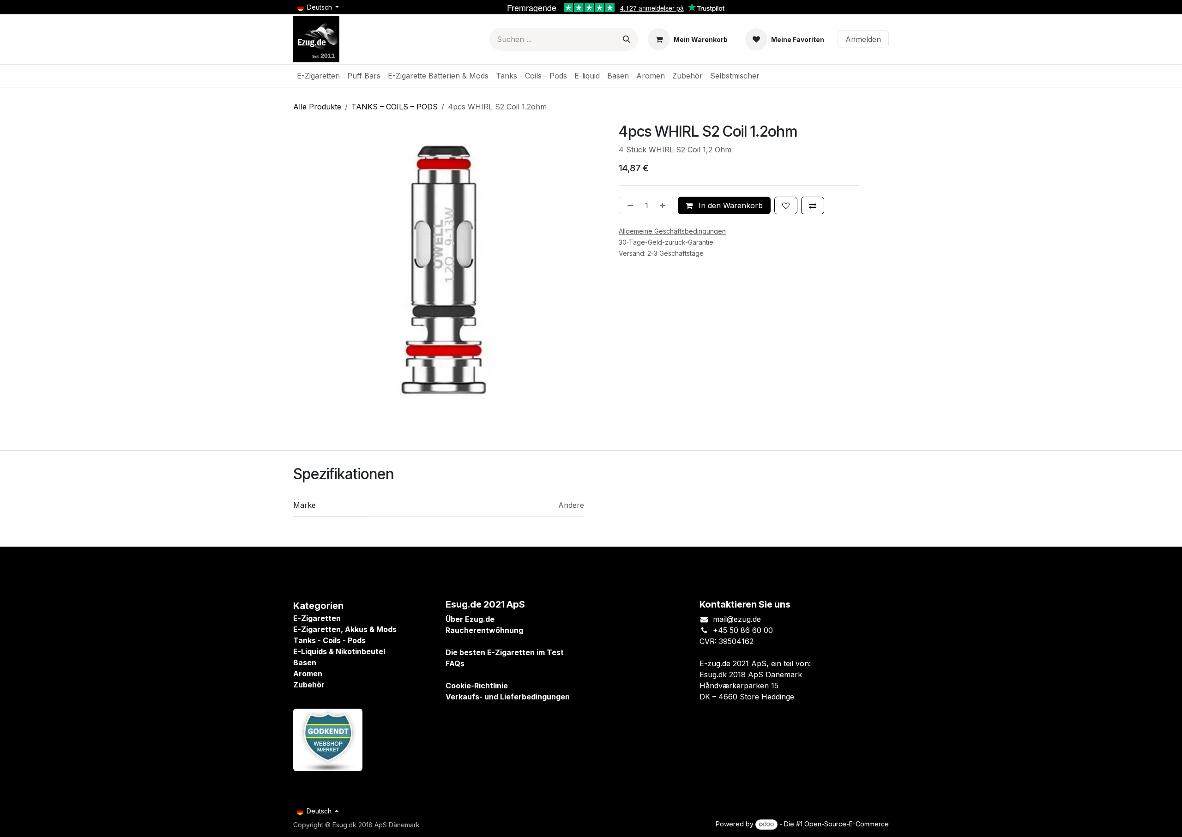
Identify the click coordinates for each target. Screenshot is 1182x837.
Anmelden (863, 39)
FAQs (455, 663)
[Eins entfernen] (628, 205)
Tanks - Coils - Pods (329, 640)
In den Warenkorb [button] (729, 205)
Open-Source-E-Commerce (846, 824)
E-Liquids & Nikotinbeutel (339, 651)
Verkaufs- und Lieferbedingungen (508, 696)
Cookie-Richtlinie (477, 685)
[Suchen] (626, 39)
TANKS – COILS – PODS (394, 106)
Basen (304, 662)
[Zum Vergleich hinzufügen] (812, 205)
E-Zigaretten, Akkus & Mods (345, 629)
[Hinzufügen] (664, 205)
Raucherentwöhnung (484, 630)
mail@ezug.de (737, 619)
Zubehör (309, 684)
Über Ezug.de (470, 619)
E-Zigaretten (317, 618)
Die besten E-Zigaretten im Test (505, 652)
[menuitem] (318, 75)
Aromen (307, 673)
